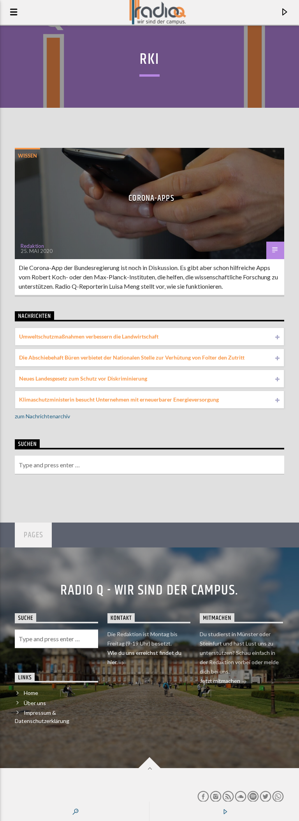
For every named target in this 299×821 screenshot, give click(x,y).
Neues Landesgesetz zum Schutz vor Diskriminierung (83, 378)
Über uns (35, 703)
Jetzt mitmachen (220, 680)
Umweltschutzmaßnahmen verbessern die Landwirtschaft (88, 336)
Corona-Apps (151, 198)
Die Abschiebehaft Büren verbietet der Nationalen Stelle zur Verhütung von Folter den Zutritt (131, 357)
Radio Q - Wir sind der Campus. (149, 590)
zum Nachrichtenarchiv (42, 416)
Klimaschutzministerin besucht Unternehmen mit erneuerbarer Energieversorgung (119, 399)
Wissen (27, 156)
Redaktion (32, 246)
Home (31, 692)
